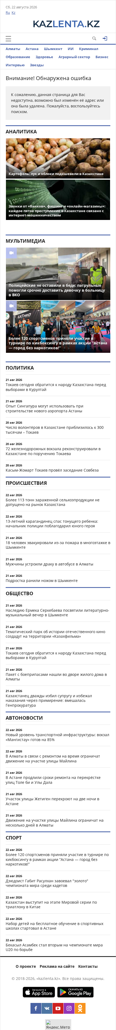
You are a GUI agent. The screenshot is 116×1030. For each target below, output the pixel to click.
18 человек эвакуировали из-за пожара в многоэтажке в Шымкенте (58, 545)
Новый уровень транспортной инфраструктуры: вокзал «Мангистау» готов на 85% (57, 737)
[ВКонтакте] (47, 1008)
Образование (18, 56)
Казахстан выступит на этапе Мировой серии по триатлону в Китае (51, 905)
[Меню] (8, 38)
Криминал (88, 48)
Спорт (14, 837)
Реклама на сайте (57, 966)
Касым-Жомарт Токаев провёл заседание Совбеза (52, 470)
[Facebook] (35, 1008)
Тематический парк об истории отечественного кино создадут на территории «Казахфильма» (55, 634)
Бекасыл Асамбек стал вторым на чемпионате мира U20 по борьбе (54, 947)
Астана (32, 48)
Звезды (37, 64)
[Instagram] (69, 1008)
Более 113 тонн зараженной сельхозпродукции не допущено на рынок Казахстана (53, 502)
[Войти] (105, 38)
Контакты (88, 966)
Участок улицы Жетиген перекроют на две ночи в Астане (52, 801)
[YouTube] (58, 1008)
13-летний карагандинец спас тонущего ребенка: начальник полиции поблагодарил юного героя (52, 524)
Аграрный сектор (74, 56)
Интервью (15, 64)
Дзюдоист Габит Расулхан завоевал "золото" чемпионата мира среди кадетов (47, 883)
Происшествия (26, 483)
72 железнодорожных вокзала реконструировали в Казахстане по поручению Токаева (53, 451)
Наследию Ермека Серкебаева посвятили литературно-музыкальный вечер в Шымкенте (57, 613)
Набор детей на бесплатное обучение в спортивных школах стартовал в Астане (54, 926)
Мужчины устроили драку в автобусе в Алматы (49, 564)
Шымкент (53, 48)
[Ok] (80, 1008)
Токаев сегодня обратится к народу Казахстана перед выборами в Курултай (56, 387)
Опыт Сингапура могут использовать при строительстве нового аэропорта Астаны (44, 408)
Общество (19, 593)
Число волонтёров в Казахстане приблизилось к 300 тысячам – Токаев (55, 430)
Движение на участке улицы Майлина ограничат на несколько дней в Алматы (55, 823)
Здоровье (44, 56)
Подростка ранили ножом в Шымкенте (42, 580)
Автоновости (24, 718)
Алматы (13, 48)
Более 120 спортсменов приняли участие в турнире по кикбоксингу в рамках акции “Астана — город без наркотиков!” (57, 859)
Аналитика (21, 131)
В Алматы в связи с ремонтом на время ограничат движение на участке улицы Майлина (53, 758)
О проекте (26, 966)
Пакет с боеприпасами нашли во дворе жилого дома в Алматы (56, 677)
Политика (20, 367)
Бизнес (101, 56)
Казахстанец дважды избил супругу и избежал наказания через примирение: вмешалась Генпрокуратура (49, 700)
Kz (13, 12)
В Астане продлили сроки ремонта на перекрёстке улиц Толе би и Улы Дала (53, 780)
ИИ (71, 48)
